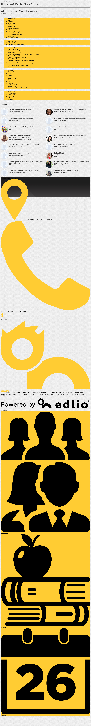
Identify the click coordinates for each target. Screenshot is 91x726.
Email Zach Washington (18, 172)
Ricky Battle (14, 118)
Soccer (10, 80)
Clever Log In (12, 41)
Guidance (10, 21)
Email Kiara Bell (61, 120)
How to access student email (16, 44)
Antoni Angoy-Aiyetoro (63, 109)
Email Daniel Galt (16, 146)
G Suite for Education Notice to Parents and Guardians (23, 54)
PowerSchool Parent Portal (15, 52)
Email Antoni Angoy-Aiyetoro (64, 111)
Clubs (9, 20)
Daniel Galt (13, 144)
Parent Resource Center (14, 67)
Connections (11, 96)
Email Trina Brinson (62, 129)
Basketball (11, 72)
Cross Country (12, 83)
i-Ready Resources (13, 62)
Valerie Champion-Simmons (20, 136)
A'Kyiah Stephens (61, 162)
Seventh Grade (12, 93)
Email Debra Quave (17, 164)
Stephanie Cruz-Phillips (63, 136)
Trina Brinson (59, 127)
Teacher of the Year (13, 28)
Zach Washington (16, 170)
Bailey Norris (59, 153)
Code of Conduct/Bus (14, 33)
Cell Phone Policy (13, 37)
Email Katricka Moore (62, 146)
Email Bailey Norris (61, 157)
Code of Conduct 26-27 (14, 31)
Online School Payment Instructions (18, 59)
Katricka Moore (60, 144)
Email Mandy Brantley (17, 129)
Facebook (2, 316)
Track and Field (12, 85)
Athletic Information (13, 86)
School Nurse (11, 26)
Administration (12, 18)
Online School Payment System (17, 57)
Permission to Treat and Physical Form (18, 88)
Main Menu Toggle (6, 13)
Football (10, 75)
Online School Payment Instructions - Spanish (21, 60)
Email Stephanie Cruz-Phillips (64, 138)
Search (2, 314)
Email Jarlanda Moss (17, 155)
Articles (10, 25)
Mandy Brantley (15, 127)
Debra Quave (14, 162)
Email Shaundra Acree (17, 111)
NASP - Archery (12, 78)
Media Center (11, 23)
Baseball (10, 70)
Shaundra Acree (15, 109)
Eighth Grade (11, 94)
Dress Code (11, 36)
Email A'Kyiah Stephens (63, 164)
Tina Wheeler (59, 170)
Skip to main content (6, 1)
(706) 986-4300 (9, 312)
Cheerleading (11, 73)
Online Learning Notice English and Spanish (20, 63)
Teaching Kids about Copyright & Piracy (19, 65)
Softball (10, 81)
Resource (10, 99)
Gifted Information (13, 49)
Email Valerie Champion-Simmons (21, 139)
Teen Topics (11, 42)
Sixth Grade (11, 91)
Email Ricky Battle (16, 120)
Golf (9, 77)
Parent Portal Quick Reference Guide (18, 51)
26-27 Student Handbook (15, 34)
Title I (9, 29)
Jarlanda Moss (15, 153)
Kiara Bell (58, 118)
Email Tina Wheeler (61, 172)
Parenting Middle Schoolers (15, 55)
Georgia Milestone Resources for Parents (19, 47)
